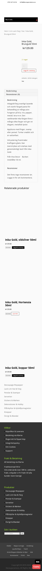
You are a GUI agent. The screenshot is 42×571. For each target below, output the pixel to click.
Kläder (9, 546)
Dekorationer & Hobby (13, 404)
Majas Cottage (19, 546)
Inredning (30, 546)
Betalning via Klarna (14, 435)
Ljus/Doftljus (16, 549)
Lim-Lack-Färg (14, 31)
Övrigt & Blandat (11, 416)
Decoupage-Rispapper (13, 385)
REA (37, 562)
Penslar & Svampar (12, 392)
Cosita (36, 567)
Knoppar (8, 412)
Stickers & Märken (12, 400)
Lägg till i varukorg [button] (18, 247)
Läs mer (8, 247)
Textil (26, 549)
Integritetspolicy (13, 443)
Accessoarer (14, 555)
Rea (28, 555)
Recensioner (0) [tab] (13, 94)
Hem (6, 31)
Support (9, 451)
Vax (23, 31)
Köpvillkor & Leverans (15, 431)
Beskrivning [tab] (11, 91)
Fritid (23, 555)
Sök (22, 533)
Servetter (8, 396)
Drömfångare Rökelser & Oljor (17, 552)
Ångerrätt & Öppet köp (15, 439)
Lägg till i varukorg (29, 70)
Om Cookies (11, 447)
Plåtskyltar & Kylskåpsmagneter (17, 408)
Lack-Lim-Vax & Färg (12, 389)
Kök (31, 552)
